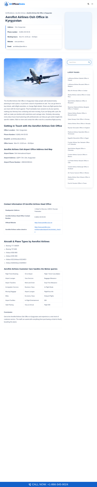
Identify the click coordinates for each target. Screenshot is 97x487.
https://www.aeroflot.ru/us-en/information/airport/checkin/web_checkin (48, 229)
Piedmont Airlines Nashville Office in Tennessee (78, 133)
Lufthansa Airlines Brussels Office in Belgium (78, 85)
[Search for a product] (88, 4)
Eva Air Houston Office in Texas (77, 183)
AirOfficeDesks (9, 13)
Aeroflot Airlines (20, 13)
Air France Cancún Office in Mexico (78, 173)
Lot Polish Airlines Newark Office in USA (78, 161)
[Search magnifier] (89, 62)
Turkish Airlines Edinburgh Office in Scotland (78, 167)
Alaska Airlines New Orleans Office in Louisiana (79, 178)
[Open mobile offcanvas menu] (92, 4)
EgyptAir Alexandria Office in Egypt (78, 138)
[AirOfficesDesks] (14, 4)
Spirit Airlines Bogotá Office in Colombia (76, 149)
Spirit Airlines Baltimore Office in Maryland (77, 102)
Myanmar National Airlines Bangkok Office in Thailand (78, 108)
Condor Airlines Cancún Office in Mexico (77, 155)
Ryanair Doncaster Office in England (79, 127)
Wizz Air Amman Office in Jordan (77, 90)
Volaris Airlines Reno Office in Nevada (79, 123)
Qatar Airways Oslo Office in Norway (79, 119)
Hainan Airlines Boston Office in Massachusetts (77, 114)
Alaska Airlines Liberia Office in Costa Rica (79, 95)
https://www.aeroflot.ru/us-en (43, 222)
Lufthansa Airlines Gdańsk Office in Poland (78, 79)
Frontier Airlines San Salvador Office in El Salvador (79, 143)
